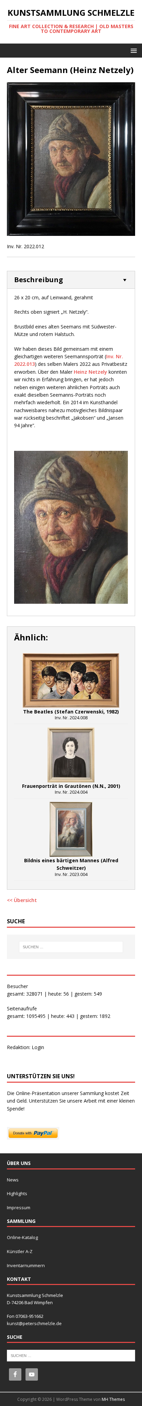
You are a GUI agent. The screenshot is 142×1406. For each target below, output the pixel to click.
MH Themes (113, 1399)
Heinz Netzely (90, 372)
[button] (132, 50)
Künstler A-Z (19, 1251)
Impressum (18, 1207)
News (13, 1180)
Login (38, 1047)
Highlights (17, 1193)
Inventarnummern (26, 1265)
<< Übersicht (22, 900)
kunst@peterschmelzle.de (34, 1323)
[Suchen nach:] (71, 947)
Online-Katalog (22, 1237)
